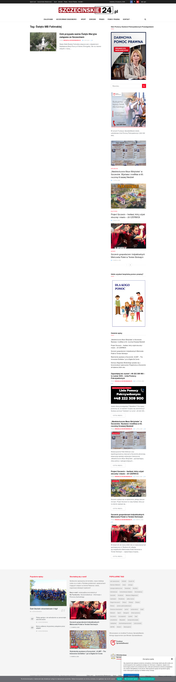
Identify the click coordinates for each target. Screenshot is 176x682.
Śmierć (119, 627)
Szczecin (114, 168)
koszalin (112, 595)
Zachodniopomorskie (125, 623)
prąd (142, 609)
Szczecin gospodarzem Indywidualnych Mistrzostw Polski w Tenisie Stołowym (128, 256)
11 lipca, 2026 (138, 429)
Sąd (136, 616)
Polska (138, 602)
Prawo (65, 2)
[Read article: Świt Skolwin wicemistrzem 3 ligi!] (48, 593)
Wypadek (122, 620)
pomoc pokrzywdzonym (124, 606)
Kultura (114, 211)
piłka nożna (130, 599)
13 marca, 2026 (138, 519)
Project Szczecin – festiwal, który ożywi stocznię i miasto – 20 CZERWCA (128, 216)
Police (124, 602)
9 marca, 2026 (75, 656)
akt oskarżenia (114, 581)
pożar (126, 609)
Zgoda (119, 679)
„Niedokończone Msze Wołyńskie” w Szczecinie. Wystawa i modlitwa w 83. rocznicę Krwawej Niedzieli (127, 174)
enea (124, 585)
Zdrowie (60, 2)
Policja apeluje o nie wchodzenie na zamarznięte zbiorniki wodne (51, 618)
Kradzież (120, 595)
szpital (130, 616)
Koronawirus (138, 592)
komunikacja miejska (126, 592)
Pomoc (112, 606)
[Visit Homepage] (88, 10)
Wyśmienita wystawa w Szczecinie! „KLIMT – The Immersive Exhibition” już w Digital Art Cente (88, 652)
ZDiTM (112, 627)
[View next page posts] (130, 264)
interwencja (113, 592)
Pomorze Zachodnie (116, 609)
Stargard (126, 613)
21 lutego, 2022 (139, 381)
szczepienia (122, 616)
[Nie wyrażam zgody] (173, 679)
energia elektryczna (116, 588)
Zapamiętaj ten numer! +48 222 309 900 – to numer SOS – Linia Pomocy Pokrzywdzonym (128, 375)
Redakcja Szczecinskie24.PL (72, 40)
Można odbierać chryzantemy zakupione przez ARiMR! (50, 627)
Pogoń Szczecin (115, 602)
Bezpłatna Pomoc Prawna (122, 388)
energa (130, 585)
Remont (112, 613)
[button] (172, 659)
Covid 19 (131, 581)
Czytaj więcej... (119, 415)
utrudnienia (113, 620)
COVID (124, 581)
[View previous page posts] (126, 264)
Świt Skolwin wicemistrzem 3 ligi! (44, 608)
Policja (131, 602)
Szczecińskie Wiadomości (44, 2)
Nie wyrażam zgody (131, 679)
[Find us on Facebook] (131, 1)
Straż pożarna (135, 613)
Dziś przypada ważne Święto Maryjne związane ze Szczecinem (78, 35)
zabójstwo (113, 623)
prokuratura (134, 609)
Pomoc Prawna (73, 2)
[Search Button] (145, 19)
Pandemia (121, 599)
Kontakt (80, 2)
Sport (55, 2)
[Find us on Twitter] (134, 1)
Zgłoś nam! (33, 2)
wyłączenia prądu (133, 620)
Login (144, 2)
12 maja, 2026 (138, 476)
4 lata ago (86, 40)
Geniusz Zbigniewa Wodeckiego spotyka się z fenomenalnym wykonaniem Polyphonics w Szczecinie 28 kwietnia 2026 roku (128, 365)
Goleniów (127, 588)
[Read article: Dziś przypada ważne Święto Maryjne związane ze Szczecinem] (43, 41)
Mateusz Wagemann (132, 595)
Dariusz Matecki (115, 585)
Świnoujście (127, 627)
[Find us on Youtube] (137, 1)
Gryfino (135, 588)
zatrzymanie (137, 623)
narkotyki (113, 599)
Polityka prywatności (147, 679)
